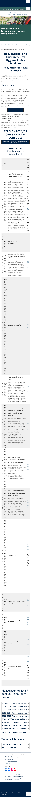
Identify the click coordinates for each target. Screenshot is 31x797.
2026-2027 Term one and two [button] (14, 704)
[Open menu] (2, 37)
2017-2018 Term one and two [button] (13, 733)
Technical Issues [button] (9, 747)
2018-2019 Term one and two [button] (14, 729)
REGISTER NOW (15, 110)
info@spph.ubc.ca (12, 761)
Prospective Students (13, 12)
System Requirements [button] (11, 744)
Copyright (21, 792)
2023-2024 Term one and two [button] (14, 713)
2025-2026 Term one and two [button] (14, 707)
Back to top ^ (8, 763)
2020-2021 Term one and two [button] (14, 722)
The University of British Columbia (11, 3)
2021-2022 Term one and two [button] (14, 719)
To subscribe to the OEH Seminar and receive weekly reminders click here (15, 142)
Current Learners (23, 12)
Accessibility (4, 794)
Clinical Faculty (19, 14)
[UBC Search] (28, 1)
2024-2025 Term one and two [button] (14, 710)
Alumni (26, 14)
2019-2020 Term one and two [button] (14, 725)
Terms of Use (15, 792)
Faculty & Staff (11, 14)
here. (15, 127)
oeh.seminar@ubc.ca (11, 79)
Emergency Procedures (6, 792)
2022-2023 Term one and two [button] (14, 716)
